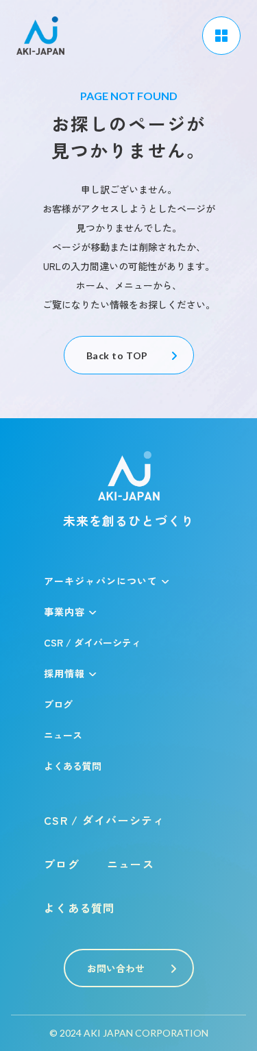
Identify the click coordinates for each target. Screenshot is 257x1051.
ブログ (58, 704)
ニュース (63, 735)
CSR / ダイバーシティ (92, 642)
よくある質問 (72, 766)
